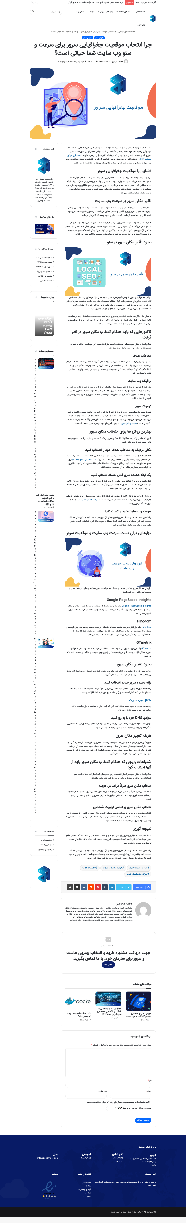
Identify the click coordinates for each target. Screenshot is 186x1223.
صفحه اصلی (140, 11)
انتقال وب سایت (140, 700)
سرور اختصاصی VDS (43, 257)
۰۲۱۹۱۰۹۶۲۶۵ (118, 1158)
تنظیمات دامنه (89, 868)
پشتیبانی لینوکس (45, 849)
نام (149, 1080)
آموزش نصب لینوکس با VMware (45, 329)
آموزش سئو (99, 37)
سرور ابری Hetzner (43, 266)
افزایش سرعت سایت (112, 868)
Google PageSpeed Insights (136, 606)
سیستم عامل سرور (129, 423)
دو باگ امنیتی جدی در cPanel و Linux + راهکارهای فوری (35, 422)
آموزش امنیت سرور (138, 868)
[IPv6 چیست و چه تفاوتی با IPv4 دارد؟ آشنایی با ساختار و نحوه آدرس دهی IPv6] (108, 999)
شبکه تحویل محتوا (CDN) (84, 459)
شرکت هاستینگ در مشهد (87, 500)
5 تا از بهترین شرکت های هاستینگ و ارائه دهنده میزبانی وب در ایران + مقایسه (34, 724)
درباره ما (91, 11)
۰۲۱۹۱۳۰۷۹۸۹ (118, 1161)
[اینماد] (49, 1200)
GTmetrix (146, 648)
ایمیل (148, 1091)
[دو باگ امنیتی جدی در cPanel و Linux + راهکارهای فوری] (46, 363)
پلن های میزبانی (106, 11)
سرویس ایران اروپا (44, 271)
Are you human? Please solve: (136, 1108)
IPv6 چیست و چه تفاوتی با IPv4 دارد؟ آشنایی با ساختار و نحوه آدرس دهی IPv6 (109, 1011)
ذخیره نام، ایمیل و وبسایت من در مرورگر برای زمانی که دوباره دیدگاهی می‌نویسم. (117, 1102)
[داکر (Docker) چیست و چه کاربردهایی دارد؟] (78, 1001)
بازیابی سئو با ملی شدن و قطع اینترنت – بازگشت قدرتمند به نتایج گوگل (44, 500)
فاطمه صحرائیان (117, 61)
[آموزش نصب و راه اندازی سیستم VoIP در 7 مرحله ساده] (138, 1001)
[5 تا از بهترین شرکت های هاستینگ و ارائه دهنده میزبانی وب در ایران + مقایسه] (46, 642)
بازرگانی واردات (46, 845)
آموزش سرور (123, 31)
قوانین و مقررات (84, 1189)
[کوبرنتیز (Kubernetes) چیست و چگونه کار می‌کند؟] (46, 516)
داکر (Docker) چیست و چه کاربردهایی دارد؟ (79, 1015)
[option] (44, 320)
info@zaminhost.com (47, 1158)
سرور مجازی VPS (44, 262)
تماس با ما (80, 11)
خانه (131, 31)
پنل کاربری (141, 24)
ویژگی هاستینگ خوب (137, 874)
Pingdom (146, 627)
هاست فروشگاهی (45, 276)
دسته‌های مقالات (124, 11)
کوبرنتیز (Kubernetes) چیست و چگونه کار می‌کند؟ (103, 2)
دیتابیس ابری (46, 840)
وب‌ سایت (103, 1091)
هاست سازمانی (46, 280)
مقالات (88, 1186)
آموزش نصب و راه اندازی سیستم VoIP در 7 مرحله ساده (138, 1015)
